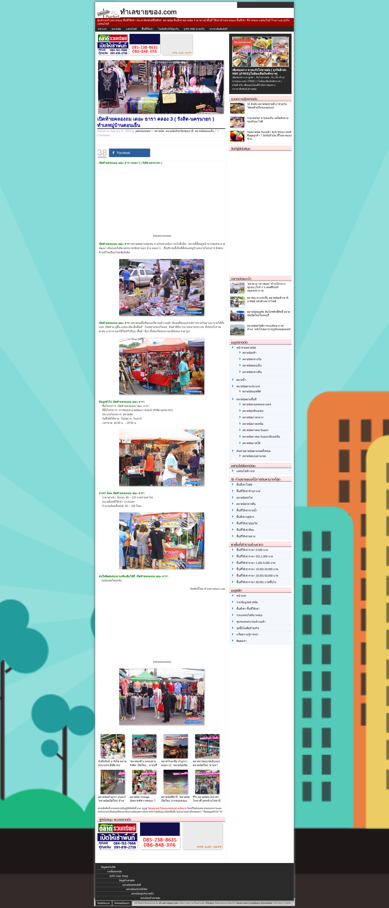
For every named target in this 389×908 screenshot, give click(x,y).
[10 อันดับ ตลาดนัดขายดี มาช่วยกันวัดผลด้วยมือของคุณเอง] (238, 112)
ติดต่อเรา (241, 640)
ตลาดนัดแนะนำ (241, 279)
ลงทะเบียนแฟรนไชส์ (131, 885)
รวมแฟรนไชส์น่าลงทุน (249, 615)
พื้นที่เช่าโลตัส (244, 484)
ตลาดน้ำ (241, 379)
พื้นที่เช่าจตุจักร (245, 516)
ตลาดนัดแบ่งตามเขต (254, 456)
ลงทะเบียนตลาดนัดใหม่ (136, 889)
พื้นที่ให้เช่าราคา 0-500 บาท (252, 549)
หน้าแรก (102, 29)
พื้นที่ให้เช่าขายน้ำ (246, 510)
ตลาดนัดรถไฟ (244, 497)
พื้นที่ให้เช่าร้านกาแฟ (248, 491)
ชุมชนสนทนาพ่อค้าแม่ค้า (251, 621)
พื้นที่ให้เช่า (147, 29)
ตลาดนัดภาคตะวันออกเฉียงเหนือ (261, 436)
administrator (143, 131)
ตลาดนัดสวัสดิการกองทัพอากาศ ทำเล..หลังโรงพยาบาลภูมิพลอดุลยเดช (269, 327)
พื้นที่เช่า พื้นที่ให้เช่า (247, 608)
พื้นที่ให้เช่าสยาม (245, 536)
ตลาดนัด (116, 29)
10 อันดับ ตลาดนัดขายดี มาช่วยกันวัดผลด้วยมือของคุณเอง (267, 106)
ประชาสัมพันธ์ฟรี (218, 29)
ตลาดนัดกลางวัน (252, 359)
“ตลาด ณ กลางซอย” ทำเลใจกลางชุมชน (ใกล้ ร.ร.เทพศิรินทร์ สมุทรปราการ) (266, 287)
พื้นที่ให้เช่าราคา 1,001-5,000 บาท (255, 562)
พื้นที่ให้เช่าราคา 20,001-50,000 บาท (257, 575)
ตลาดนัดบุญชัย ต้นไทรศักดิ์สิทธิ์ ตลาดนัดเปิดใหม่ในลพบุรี (268, 313)
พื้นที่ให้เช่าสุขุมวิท (247, 523)
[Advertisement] (162, 203)
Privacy (210, 903)
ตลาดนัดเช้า (249, 352)
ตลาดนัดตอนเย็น (204, 131)
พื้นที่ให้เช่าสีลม (245, 529)
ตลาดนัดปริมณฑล (253, 410)
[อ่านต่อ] (252, 89)
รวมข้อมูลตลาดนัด (247, 602)
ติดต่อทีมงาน (103, 903)
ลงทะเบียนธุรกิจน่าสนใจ (142, 894)
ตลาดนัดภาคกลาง (253, 417)
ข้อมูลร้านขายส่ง (127, 880)
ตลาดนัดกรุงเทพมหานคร (257, 404)
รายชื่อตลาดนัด (114, 871)
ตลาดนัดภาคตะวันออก (255, 430)
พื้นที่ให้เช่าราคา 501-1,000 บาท (254, 556)
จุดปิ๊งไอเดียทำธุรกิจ (247, 628)
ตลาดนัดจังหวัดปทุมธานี (179, 131)
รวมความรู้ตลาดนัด (244, 99)
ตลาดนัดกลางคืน (252, 372)
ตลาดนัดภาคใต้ (251, 443)
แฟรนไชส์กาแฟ (245, 471)
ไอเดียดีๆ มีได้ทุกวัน (168, 29)
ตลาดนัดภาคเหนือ (253, 423)
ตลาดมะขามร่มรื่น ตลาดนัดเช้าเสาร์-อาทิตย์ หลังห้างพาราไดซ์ (268, 299)
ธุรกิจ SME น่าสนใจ (194, 29)
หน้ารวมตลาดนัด (246, 347)
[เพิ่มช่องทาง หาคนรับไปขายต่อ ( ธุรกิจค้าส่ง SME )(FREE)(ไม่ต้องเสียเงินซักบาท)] (261, 65)
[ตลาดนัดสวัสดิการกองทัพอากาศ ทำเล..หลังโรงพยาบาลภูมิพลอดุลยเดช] (238, 334)
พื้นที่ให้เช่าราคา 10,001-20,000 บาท (257, 569)
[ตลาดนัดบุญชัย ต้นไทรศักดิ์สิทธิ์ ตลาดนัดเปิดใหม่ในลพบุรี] (238, 320)
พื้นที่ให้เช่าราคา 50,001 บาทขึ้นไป (256, 582)
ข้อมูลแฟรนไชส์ (108, 867)
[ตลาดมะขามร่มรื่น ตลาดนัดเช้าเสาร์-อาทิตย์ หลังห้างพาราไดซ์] (238, 306)
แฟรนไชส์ (131, 29)
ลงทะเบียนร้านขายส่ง (150, 898)
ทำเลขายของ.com (168, 903)
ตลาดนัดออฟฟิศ (252, 391)
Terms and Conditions (248, 903)
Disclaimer (267, 903)
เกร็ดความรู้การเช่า (247, 634)
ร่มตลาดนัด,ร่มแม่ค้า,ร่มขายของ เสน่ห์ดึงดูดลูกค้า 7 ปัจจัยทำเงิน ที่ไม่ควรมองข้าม (269, 135)
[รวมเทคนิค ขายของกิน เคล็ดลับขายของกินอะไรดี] (238, 126)
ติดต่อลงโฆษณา (122, 903)
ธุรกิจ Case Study (119, 876)
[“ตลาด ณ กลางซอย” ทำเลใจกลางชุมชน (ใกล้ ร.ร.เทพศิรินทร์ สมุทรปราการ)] (238, 292)
